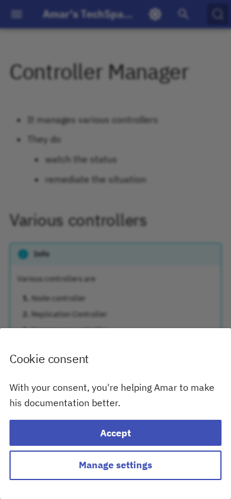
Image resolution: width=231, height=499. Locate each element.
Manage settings (115, 465)
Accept (115, 433)
